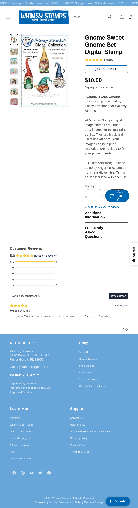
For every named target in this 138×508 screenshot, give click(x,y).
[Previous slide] (24, 71)
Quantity (89, 186)
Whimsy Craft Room (21, 424)
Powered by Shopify (46, 502)
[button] (8, 16)
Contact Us (76, 417)
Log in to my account (23, 383)
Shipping (89, 87)
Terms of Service (79, 451)
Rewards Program (20, 438)
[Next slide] (64, 71)
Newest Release (88, 358)
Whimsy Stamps (61, 498)
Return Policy (77, 424)
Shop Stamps (86, 365)
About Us (15, 417)
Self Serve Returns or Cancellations (90, 431)
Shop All (83, 352)
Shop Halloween (88, 379)
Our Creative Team (20, 431)
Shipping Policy (78, 438)
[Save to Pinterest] (64, 38)
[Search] (109, 16)
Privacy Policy (78, 445)
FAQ (12, 451)
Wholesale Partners (21, 458)
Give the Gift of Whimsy (92, 386)
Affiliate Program (19, 445)
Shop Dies (85, 372)
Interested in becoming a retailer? (30, 387)
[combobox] (92, 16)
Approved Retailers (21, 392)
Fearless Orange (93, 502)
